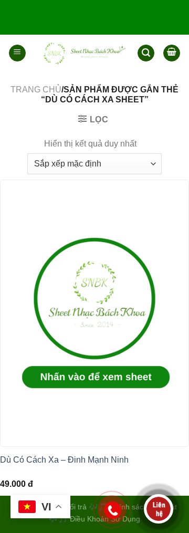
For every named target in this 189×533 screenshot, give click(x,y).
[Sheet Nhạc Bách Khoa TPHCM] (81, 53)
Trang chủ (35, 89)
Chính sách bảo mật (143, 507)
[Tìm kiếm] (146, 53)
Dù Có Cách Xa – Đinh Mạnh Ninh (64, 459)
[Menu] (17, 53)
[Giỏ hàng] (171, 53)
